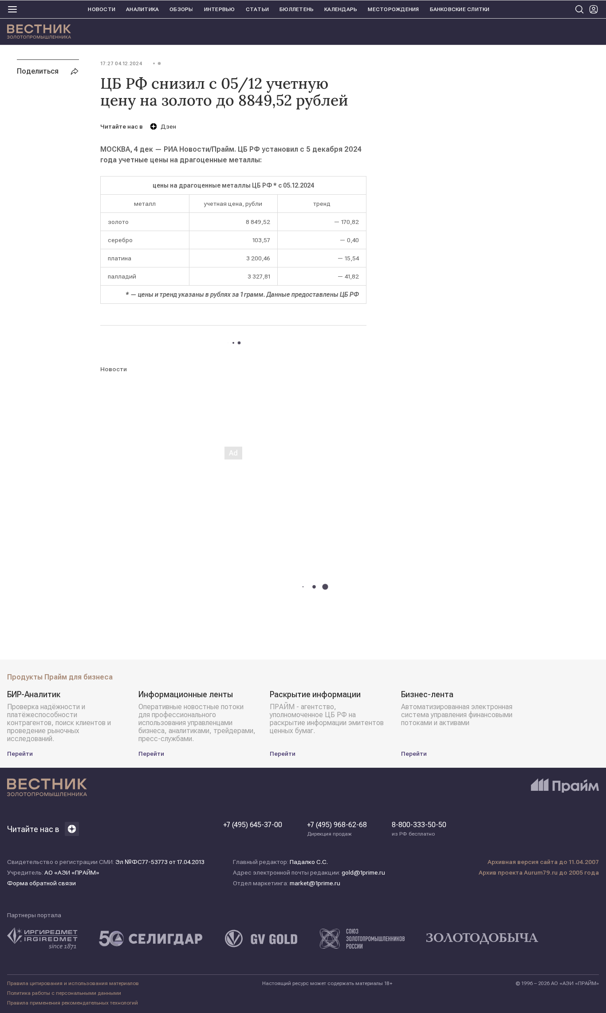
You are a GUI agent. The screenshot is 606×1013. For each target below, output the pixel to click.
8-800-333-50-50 (419, 829)
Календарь (340, 9)
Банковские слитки (460, 9)
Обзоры (181, 9)
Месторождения (393, 9)
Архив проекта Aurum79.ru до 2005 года (539, 872)
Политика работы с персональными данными (64, 993)
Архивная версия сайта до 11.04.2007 (543, 861)
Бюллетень (296, 9)
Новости (101, 9)
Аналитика (142, 9)
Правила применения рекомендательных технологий (72, 1003)
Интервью (219, 9)
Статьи (257, 9)
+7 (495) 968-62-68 (337, 829)
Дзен (168, 126)
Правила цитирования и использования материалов (73, 983)
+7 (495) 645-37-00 (252, 825)
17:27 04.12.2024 (121, 63)
